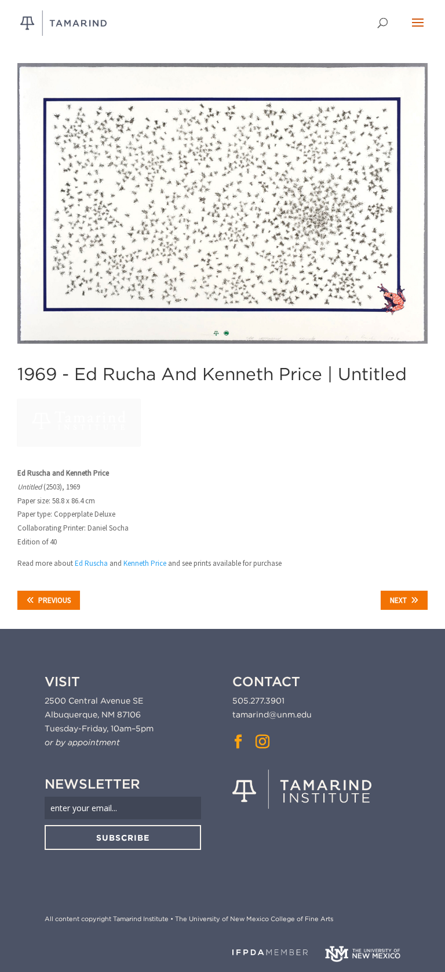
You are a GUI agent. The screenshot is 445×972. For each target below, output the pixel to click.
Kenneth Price (144, 563)
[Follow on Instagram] (262, 742)
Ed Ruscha (91, 563)
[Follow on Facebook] (238, 742)
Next (398, 600)
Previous (54, 600)
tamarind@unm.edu (272, 714)
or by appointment (82, 742)
